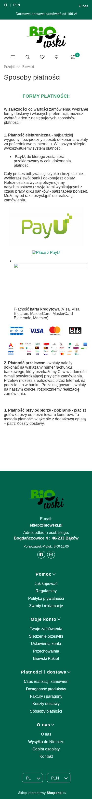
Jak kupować (46, 583)
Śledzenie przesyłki (46, 636)
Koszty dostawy (46, 704)
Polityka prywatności (46, 598)
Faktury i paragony (46, 696)
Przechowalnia (46, 651)
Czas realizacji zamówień (46, 681)
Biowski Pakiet (46, 658)
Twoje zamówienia (46, 629)
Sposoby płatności (46, 711)
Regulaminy (46, 591)
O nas (83, 6)
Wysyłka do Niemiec (46, 742)
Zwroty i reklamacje (46, 606)
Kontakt (46, 756)
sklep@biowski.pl (46, 525)
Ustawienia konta (46, 644)
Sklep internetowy (40, 793)
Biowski (19, 67)
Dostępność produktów (46, 689)
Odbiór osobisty (46, 749)
